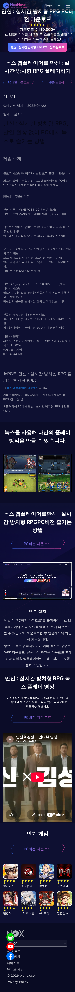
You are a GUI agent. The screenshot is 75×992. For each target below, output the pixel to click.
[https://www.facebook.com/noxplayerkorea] (10, 956)
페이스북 (13, 963)
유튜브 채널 (15, 969)
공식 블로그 (15, 950)
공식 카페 (14, 956)
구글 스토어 (56, 82)
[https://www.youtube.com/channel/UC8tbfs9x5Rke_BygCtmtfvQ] (10, 947)
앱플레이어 (19, 387)
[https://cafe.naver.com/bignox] (10, 937)
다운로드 (33, 387)
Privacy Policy (17, 982)
